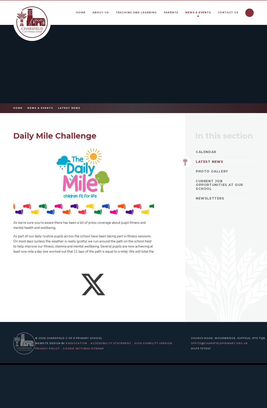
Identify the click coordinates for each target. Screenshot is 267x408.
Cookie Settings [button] (76, 348)
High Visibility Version (153, 343)
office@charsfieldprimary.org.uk (219, 343)
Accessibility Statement (110, 343)
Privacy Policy (47, 348)
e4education (76, 343)
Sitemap (97, 348)
